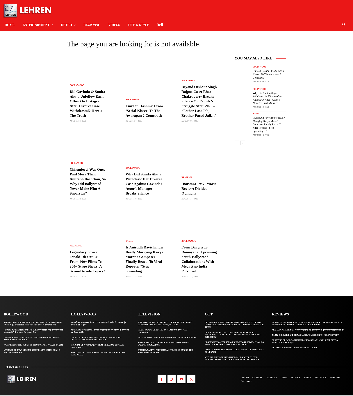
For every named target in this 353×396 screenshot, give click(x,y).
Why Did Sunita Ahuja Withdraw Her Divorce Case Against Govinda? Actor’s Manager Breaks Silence (144, 183)
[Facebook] (162, 379)
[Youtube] (181, 379)
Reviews (186, 177)
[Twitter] (191, 379)
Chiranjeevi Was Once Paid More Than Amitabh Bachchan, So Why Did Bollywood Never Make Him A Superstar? (233, 334)
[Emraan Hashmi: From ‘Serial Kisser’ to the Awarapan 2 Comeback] (148, 92)
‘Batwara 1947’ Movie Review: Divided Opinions (198, 188)
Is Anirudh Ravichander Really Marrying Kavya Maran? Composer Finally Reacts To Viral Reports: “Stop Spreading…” (269, 124)
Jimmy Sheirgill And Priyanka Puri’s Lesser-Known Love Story (305, 335)
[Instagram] (171, 379)
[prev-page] (237, 143)
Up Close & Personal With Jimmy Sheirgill (295, 348)
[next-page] (242, 143)
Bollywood (77, 85)
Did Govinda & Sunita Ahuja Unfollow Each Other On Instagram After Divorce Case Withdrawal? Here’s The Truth (234, 324)
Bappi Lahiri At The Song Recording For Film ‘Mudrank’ (167, 337)
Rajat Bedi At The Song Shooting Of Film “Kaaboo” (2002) (33, 345)
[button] (344, 24)
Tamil (129, 241)
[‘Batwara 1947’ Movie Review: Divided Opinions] (204, 170)
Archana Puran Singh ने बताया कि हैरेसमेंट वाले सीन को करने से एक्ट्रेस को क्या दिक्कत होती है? (308, 330)
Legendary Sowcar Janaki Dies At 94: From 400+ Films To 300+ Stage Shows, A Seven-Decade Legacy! (87, 261)
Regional (76, 246)
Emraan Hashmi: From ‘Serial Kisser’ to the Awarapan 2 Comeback (144, 110)
